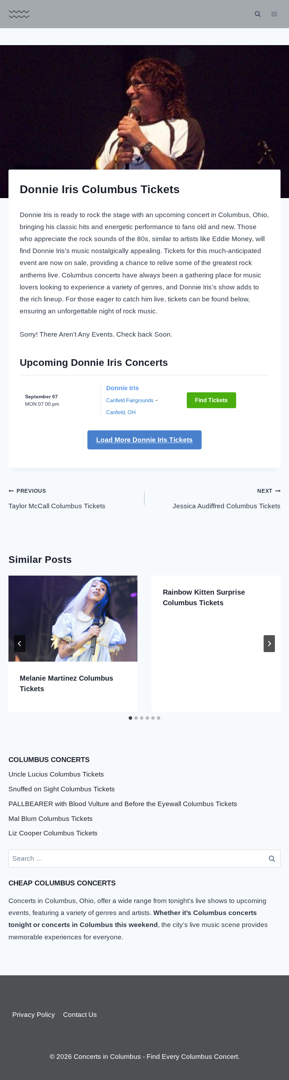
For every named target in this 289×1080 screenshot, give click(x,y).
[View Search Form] (257, 14)
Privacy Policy (33, 1014)
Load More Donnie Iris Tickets (144, 439)
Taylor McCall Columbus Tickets (56, 499)
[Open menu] (274, 13)
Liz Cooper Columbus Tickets (53, 833)
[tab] (130, 718)
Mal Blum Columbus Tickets (50, 818)
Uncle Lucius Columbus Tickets (56, 774)
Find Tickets (211, 400)
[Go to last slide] (19, 643)
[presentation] (72, 619)
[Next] (269, 643)
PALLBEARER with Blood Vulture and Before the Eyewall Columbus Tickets (122, 804)
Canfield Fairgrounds (130, 400)
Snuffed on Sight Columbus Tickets (61, 789)
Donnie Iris (122, 388)
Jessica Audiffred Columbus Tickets (227, 499)
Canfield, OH (121, 412)
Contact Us (80, 1014)
